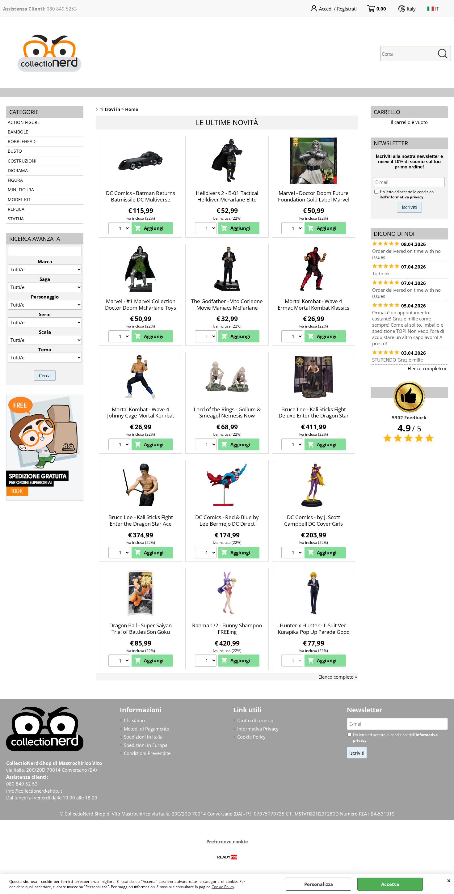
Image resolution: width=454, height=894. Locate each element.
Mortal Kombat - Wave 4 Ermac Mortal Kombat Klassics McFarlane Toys (313, 307)
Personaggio (45, 297)
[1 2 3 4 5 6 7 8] (206, 229)
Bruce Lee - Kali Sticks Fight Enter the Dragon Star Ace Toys (140, 523)
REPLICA (16, 209)
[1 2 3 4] (206, 445)
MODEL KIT (19, 199)
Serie (45, 314)
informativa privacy (405, 197)
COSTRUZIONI (22, 161)
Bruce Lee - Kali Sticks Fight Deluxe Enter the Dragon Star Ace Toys (314, 416)
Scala (45, 332)
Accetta (390, 884)
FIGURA (15, 180)
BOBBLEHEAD (22, 141)
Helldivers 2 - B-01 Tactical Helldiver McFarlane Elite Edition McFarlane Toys (227, 199)
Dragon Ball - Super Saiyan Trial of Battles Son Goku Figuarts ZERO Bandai (140, 632)
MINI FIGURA (21, 190)
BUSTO (15, 151)
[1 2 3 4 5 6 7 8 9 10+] (120, 229)
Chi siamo (134, 720)
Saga (45, 279)
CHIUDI (449, 880)
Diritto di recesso (255, 720)
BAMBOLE (18, 132)
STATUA (16, 219)
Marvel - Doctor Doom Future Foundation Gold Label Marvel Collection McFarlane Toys (313, 199)
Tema (44, 349)
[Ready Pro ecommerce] (227, 857)
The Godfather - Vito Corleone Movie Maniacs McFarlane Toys (227, 307)
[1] (206, 661)
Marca (45, 261)
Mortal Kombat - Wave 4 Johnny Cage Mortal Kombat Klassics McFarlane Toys (140, 416)
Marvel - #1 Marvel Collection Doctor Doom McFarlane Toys (140, 304)
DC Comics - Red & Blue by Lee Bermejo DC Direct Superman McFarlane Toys (227, 523)
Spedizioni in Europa (145, 745)
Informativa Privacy (258, 729)
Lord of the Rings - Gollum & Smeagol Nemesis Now (227, 412)
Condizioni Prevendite (147, 753)
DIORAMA (18, 170)
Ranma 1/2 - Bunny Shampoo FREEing (227, 628)
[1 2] (120, 553)
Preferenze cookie (227, 841)
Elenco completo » (337, 677)
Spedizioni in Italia (143, 737)
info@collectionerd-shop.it (34, 791)
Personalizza (318, 884)
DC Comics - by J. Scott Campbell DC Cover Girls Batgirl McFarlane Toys (313, 523)
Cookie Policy (223, 886)
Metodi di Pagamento (146, 729)
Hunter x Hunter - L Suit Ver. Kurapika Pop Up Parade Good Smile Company (314, 632)
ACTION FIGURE (24, 122)
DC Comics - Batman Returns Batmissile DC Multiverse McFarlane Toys (140, 199)
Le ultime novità (227, 122)
